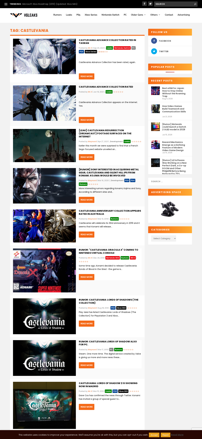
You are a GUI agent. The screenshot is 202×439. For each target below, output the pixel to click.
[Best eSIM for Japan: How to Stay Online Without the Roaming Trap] (155, 92)
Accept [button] (154, 435)
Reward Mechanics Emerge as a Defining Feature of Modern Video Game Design (173, 146)
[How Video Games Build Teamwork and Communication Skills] (155, 109)
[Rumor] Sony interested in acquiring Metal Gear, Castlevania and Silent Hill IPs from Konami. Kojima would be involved (109, 172)
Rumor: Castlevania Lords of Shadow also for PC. (108, 343)
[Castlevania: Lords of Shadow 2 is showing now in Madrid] (44, 405)
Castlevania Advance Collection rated (106, 86)
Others (153, 15)
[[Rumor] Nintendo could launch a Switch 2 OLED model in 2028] (155, 128)
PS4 (81, 51)
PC (125, 15)
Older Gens (137, 15)
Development (116, 141)
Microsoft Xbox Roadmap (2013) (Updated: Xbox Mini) (49, 4)
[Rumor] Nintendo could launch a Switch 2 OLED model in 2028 (174, 127)
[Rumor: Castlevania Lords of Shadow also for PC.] (44, 358)
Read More (87, 76)
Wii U (133, 258)
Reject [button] (166, 435)
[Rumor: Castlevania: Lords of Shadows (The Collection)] (44, 316)
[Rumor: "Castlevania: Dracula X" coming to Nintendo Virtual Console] (44, 270)
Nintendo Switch (110, 15)
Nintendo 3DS (112, 258)
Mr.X (90, 48)
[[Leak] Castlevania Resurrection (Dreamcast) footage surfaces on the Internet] (44, 145)
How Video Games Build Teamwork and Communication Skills (174, 109)
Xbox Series (91, 15)
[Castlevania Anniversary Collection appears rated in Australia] (44, 225)
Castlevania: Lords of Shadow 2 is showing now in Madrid (108, 384)
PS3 (127, 180)
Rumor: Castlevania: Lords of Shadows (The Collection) (108, 301)
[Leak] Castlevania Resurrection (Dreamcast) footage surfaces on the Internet (105, 133)
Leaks (69, 15)
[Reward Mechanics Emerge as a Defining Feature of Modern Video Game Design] (155, 145)
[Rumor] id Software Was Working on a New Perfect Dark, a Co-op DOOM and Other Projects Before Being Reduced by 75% (174, 164)
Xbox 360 (121, 308)
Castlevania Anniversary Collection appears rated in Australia (110, 212)
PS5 (78, 15)
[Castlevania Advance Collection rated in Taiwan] (44, 56)
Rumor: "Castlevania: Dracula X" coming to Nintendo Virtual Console (108, 251)
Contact (169, 15)
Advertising (184, 15)
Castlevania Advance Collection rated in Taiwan (107, 41)
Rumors (57, 15)
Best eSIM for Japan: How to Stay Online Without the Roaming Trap (173, 92)
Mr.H (90, 258)
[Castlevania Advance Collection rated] (44, 103)
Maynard (92, 141)
